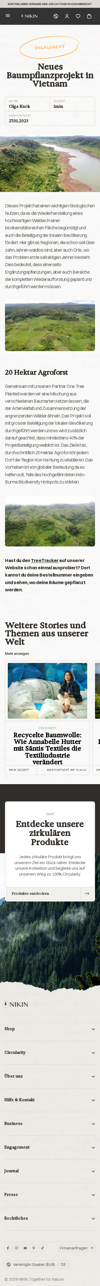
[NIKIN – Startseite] (16, 1004)
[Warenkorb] (89, 16)
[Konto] (67, 16)
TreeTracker (45, 560)
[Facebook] (7, 1247)
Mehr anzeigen (17, 653)
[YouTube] (25, 1247)
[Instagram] (16, 1247)
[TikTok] (42, 1247)
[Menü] (8, 16)
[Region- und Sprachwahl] (56, 16)
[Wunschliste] (78, 16)
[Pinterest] (33, 1247)
